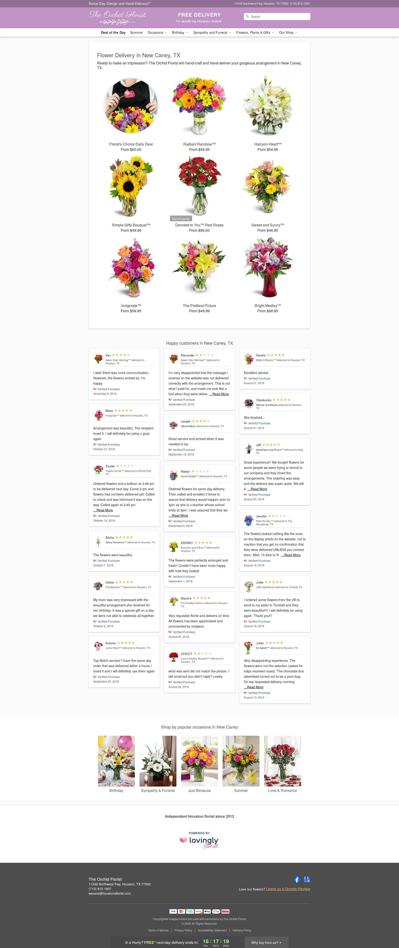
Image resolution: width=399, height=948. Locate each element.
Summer (136, 32)
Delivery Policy (242, 930)
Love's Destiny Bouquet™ (195, 658)
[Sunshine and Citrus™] (174, 546)
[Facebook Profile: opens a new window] (297, 879)
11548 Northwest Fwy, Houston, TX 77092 (120, 884)
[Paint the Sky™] (249, 520)
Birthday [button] (178, 32)
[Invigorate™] (98, 415)
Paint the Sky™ (264, 521)
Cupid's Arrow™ (115, 471)
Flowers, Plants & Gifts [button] (253, 32)
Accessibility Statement (212, 930)
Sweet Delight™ (190, 476)
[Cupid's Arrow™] (98, 469)
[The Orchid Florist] (122, 17)
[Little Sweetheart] (249, 586)
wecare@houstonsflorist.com (110, 893)
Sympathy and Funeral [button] (210, 32)
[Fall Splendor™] (98, 586)
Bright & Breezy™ (266, 360)
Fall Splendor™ (114, 587)
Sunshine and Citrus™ (193, 547)
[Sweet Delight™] (174, 475)
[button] (387, 928)
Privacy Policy (183, 930)
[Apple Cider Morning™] (98, 359)
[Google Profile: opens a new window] (307, 879)
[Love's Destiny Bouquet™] (174, 657)
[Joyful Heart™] (98, 646)
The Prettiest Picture (192, 603)
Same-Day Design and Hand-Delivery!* (120, 3)
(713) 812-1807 (100, 888)
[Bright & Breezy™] (249, 359)
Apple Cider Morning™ (118, 360)
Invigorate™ (112, 415)
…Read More (103, 510)
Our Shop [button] (286, 32)
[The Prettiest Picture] (174, 601)
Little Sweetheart (265, 587)
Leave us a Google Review (288, 888)
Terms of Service (158, 930)
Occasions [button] (156, 32)
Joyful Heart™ (114, 648)
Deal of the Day (113, 32)
